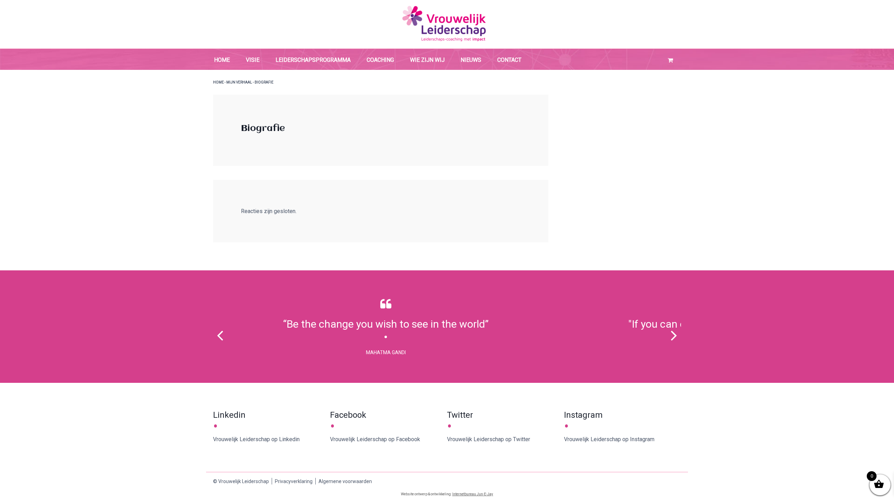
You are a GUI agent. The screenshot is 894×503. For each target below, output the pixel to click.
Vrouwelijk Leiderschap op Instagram (609, 439)
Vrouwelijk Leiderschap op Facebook (375, 439)
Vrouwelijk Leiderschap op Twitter (488, 439)
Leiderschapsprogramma (313, 60)
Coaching (380, 60)
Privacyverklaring (294, 481)
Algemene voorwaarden (345, 481)
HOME (218, 82)
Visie (252, 60)
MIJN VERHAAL (239, 82)
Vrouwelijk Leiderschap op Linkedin (256, 439)
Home (222, 60)
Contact (509, 60)
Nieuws (471, 60)
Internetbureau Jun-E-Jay (472, 494)
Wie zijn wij (427, 60)
